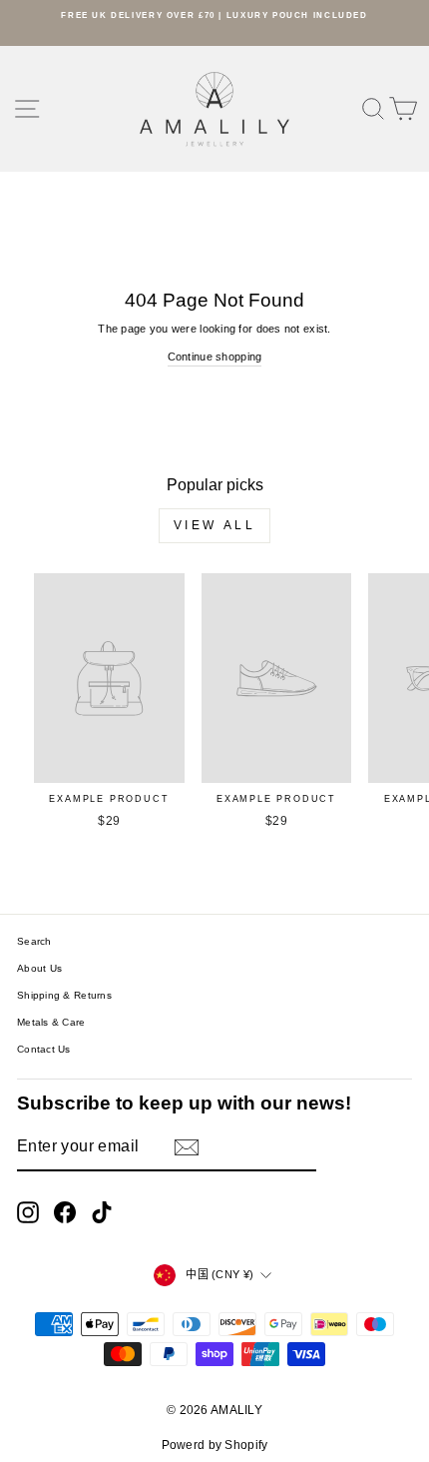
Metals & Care (51, 1022)
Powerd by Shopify (215, 1445)
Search (34, 941)
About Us (39, 968)
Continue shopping (215, 357)
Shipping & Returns (64, 995)
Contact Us (44, 1049)
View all (215, 525)
